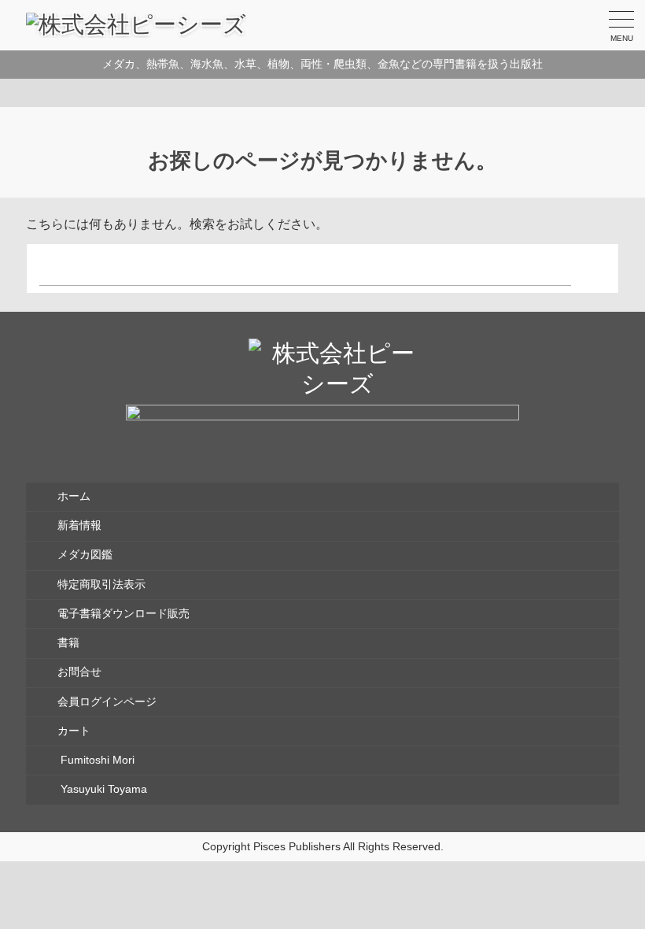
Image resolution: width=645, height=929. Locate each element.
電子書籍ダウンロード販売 (123, 614)
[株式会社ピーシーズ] (136, 25)
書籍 (68, 643)
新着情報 (79, 525)
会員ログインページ (107, 702)
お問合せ (79, 672)
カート (73, 731)
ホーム (73, 496)
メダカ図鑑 (84, 555)
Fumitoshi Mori (96, 760)
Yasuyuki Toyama (102, 789)
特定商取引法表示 (101, 584)
